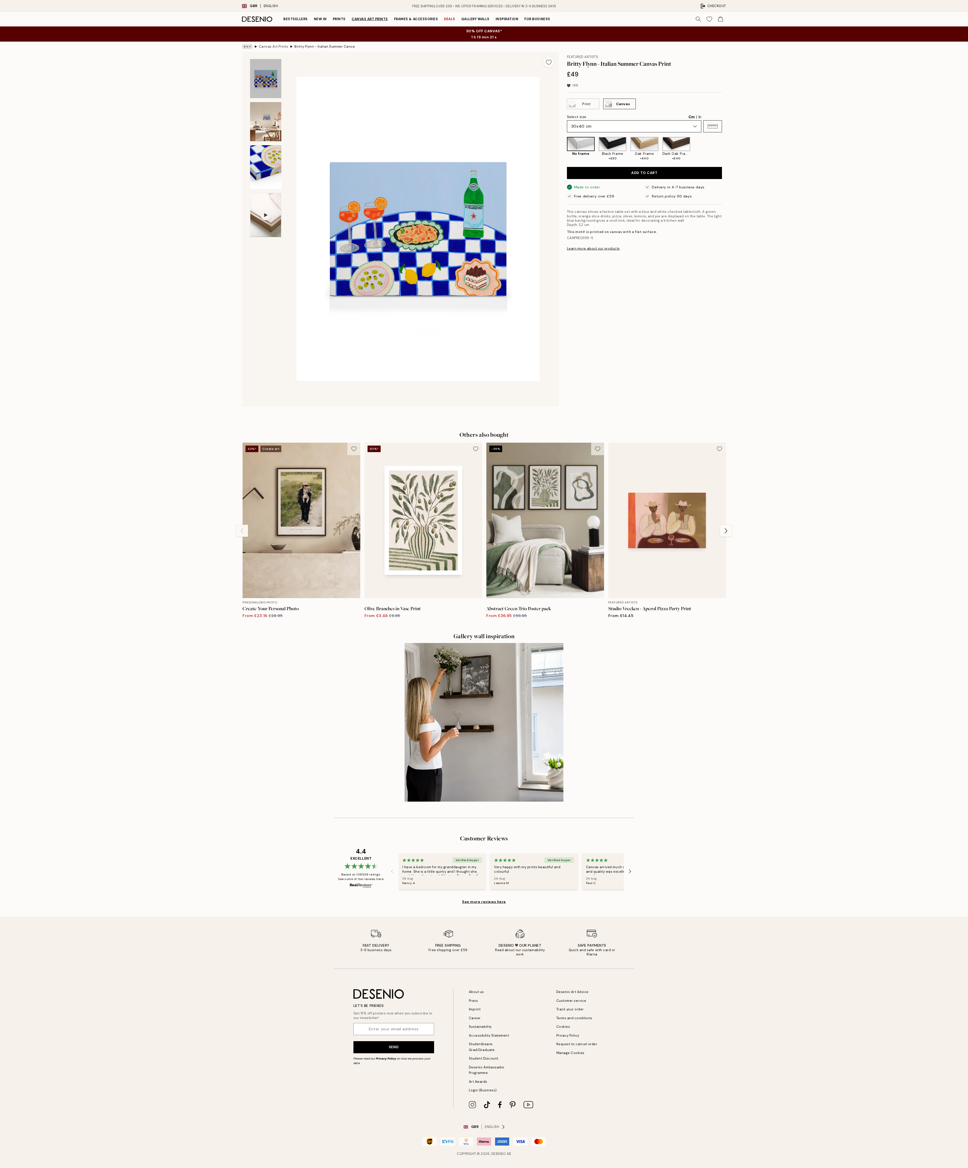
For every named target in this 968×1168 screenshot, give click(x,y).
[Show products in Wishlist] (709, 19)
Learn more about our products (593, 248)
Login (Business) (483, 1090)
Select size (576, 116)
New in (320, 19)
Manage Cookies (570, 1053)
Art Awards (478, 1081)
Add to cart (644, 173)
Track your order (570, 1009)
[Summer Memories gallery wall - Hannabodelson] (484, 722)
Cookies (563, 1027)
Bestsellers (295, 19)
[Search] (698, 19)
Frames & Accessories (416, 19)
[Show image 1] (265, 78)
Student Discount (483, 1058)
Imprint (475, 1009)
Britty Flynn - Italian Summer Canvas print (324, 46)
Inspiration (507, 19)
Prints (339, 19)
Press (473, 1001)
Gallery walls (475, 19)
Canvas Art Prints (370, 19)
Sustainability (480, 1027)
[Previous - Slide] (563, 148)
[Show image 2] (265, 121)
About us (476, 992)
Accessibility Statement (489, 1035)
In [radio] (700, 117)
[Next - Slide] (726, 148)
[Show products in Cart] (720, 19)
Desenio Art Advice (572, 992)
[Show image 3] (265, 167)
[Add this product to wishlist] (549, 62)
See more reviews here (484, 901)
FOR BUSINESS (537, 19)
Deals (449, 19)
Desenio (498, 1154)
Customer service (571, 1001)
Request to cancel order (576, 1044)
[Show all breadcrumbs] (247, 46)
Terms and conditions (574, 1018)
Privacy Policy (386, 1059)
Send (394, 1047)
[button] (712, 126)
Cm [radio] (691, 117)
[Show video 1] (265, 215)
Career (475, 1018)
